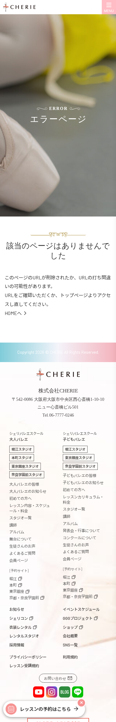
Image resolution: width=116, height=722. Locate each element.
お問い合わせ (55, 678)
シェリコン (18, 618)
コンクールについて (79, 537)
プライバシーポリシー (27, 656)
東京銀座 (16, 591)
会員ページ (18, 560)
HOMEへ (13, 313)
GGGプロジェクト (77, 618)
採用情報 (16, 644)
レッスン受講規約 (24, 665)
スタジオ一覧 (20, 517)
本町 (13, 585)
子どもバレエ (80, 436)
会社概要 (70, 635)
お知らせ (16, 609)
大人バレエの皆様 (24, 484)
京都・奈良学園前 (24, 597)
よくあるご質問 (22, 553)
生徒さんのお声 (22, 546)
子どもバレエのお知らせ (83, 482)
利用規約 (70, 656)
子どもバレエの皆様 (79, 475)
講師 (13, 525)
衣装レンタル (20, 627)
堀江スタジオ (21, 449)
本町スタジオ (21, 457)
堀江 (13, 578)
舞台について (20, 538)
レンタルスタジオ (24, 635)
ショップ (70, 627)
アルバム (16, 531)
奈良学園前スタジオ (26, 474)
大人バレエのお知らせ (27, 491)
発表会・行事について (81, 530)
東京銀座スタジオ (25, 466)
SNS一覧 (70, 644)
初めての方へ (20, 498)
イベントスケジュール (81, 609)
